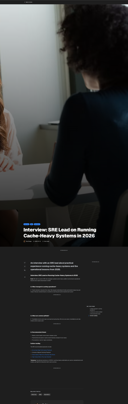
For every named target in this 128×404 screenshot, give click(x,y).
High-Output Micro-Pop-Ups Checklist (41, 357)
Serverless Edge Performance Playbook (42, 350)
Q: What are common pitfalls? (96, 312)
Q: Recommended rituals (95, 313)
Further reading (93, 315)
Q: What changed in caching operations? (96, 309)
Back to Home (29, 2)
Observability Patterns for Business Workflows (43, 354)
